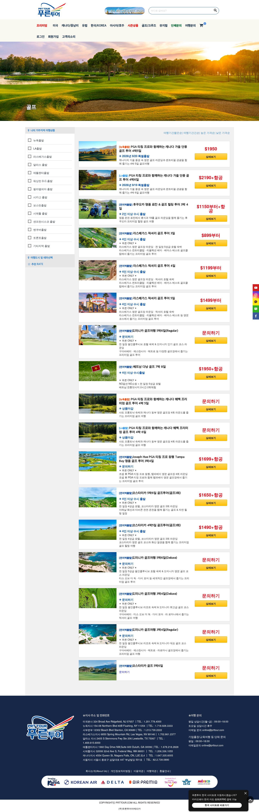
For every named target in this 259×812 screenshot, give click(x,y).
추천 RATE (37, 264)
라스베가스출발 (42, 156)
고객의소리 (68, 36)
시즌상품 (133, 25)
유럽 (84, 25)
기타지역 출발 (41, 246)
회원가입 (53, 36)
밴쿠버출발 (40, 229)
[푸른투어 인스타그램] (256, 294)
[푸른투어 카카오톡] (256, 301)
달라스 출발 (40, 164)
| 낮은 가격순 (222, 133)
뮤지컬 (164, 25)
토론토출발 (40, 238)
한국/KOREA (98, 25)
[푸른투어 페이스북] (256, 316)
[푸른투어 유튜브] (256, 287)
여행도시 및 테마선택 (42, 257)
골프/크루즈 (149, 25)
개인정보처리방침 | (121, 771)
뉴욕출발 (38, 140)
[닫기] (245, 793)
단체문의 (176, 25)
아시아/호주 (117, 25)
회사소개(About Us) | (97, 771)
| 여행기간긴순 (190, 133)
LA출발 (37, 148)
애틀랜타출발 (41, 173)
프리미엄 (42, 25)
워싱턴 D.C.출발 (43, 181)
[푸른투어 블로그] (256, 308)
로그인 (41, 36)
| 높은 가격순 (207, 133)
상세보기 (211, 156)
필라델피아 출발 (43, 189)
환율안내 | (165, 771)
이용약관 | (139, 771)
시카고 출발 (40, 197)
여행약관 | (152, 771)
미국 (54, 25)
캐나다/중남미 (70, 25)
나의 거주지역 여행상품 (43, 130)
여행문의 (190, 25)
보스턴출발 (40, 205)
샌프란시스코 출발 (44, 221)
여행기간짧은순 (173, 133)
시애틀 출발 (40, 213)
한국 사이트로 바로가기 (217, 805)
